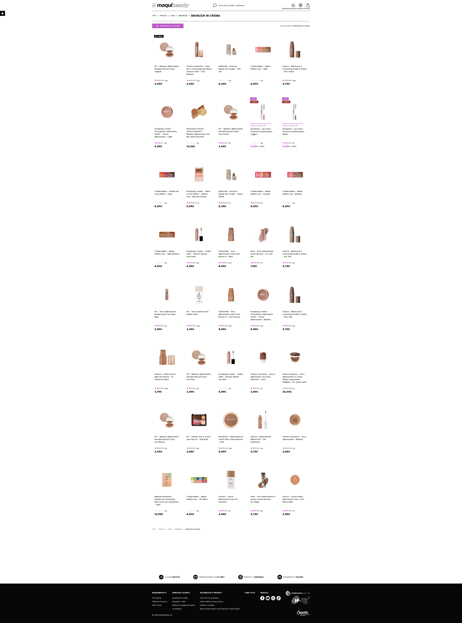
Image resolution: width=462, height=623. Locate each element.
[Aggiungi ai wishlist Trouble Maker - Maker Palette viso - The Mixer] (199, 467)
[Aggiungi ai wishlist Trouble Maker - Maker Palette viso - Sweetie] (263, 162)
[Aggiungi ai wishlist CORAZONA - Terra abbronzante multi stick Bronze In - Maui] (231, 222)
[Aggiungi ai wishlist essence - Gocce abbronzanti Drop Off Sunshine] (231, 467)
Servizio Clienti (181, 592)
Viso (173, 16)
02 (251, 126)
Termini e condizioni (209, 598)
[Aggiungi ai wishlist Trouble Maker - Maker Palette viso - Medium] (295, 162)
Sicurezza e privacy (211, 592)
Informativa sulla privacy (211, 602)
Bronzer (183, 16)
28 (265, 126)
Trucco (163, 16)
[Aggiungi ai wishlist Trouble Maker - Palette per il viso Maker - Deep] (167, 162)
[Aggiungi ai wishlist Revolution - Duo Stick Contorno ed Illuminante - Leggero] (263, 99)
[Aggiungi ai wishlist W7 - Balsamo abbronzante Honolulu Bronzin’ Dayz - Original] (167, 37)
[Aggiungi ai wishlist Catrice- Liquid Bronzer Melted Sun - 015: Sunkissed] (263, 407)
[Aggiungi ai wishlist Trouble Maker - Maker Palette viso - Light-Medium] (167, 222)
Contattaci (177, 609)
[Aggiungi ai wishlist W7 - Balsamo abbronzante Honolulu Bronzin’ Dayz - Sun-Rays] (199, 344)
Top (154, 16)
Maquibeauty (159, 592)
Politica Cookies (207, 605)
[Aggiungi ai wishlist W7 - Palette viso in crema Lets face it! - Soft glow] (199, 407)
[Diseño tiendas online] (303, 612)
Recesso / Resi (179, 602)
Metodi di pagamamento (183, 605)
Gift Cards (156, 605)
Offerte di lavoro (159, 602)
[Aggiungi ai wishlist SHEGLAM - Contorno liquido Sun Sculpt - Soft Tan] (231, 37)
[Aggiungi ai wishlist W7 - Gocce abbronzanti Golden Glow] (199, 282)
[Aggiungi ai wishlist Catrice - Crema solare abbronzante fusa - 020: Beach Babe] (295, 467)
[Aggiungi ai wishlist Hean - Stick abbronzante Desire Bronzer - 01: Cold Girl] (263, 222)
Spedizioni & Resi (180, 598)
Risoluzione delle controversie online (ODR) (220, 609)
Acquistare (167, 88)
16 (261, 126)
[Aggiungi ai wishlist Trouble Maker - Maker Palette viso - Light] (263, 37)
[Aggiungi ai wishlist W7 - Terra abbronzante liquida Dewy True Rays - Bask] (167, 282)
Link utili (250, 592)
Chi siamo (156, 598)
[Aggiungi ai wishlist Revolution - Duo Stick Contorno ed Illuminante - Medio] (295, 99)
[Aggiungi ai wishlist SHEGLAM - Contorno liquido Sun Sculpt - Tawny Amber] (231, 162)
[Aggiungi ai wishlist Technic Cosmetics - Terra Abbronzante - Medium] (295, 407)
